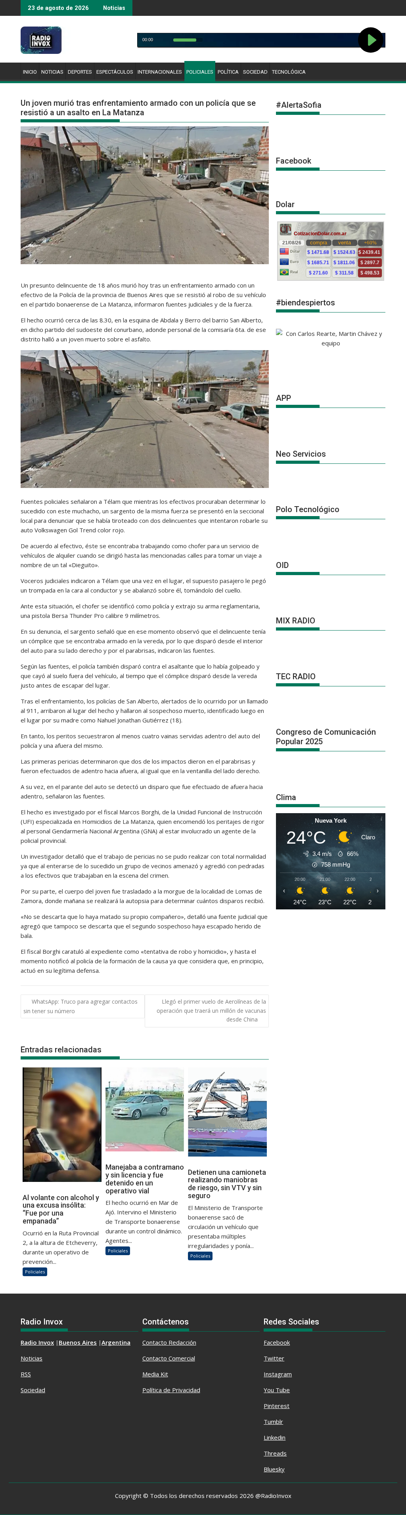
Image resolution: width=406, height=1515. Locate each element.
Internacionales (160, 72)
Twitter (274, 1358)
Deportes (80, 72)
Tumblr (273, 1421)
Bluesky (274, 1469)
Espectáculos (114, 72)
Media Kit (155, 1374)
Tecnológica (289, 72)
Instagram (278, 1374)
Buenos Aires (78, 1342)
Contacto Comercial (168, 1358)
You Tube (277, 1390)
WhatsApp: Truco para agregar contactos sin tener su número (80, 1006)
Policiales (199, 72)
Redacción (182, 1342)
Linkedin (274, 1437)
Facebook (277, 1342)
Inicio (30, 72)
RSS (26, 1374)
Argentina (116, 1342)
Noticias (52, 72)
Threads (275, 1453)
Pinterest (276, 1406)
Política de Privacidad (171, 1390)
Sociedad (255, 72)
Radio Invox (37, 1342)
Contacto (155, 1342)
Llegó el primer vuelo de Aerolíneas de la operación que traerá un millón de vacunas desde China (211, 1010)
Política (228, 72)
